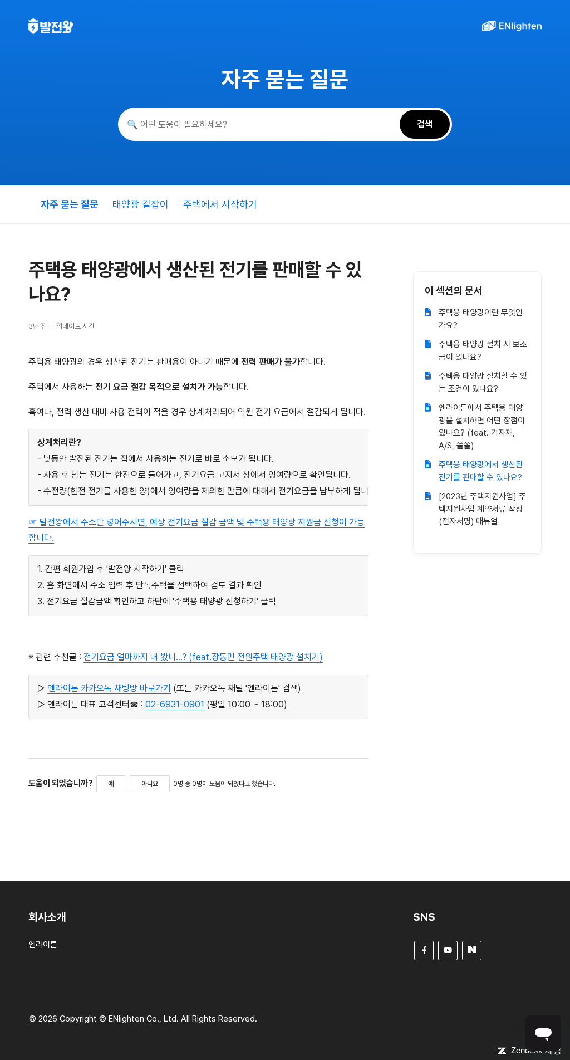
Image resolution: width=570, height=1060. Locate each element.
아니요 (149, 784)
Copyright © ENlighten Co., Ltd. (119, 1019)
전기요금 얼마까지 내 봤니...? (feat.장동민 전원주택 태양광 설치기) (203, 657)
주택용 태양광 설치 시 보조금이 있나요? (483, 350)
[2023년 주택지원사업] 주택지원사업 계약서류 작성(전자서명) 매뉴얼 (482, 508)
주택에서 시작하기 (220, 204)
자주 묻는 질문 (70, 204)
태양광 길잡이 (140, 204)
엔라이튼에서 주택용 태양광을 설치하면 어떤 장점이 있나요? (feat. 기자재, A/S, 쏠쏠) (482, 427)
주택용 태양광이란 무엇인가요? (481, 318)
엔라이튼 (42, 945)
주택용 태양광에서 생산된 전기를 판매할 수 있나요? (481, 471)
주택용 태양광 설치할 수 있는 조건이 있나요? (483, 382)
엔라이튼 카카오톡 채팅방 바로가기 (109, 688)
